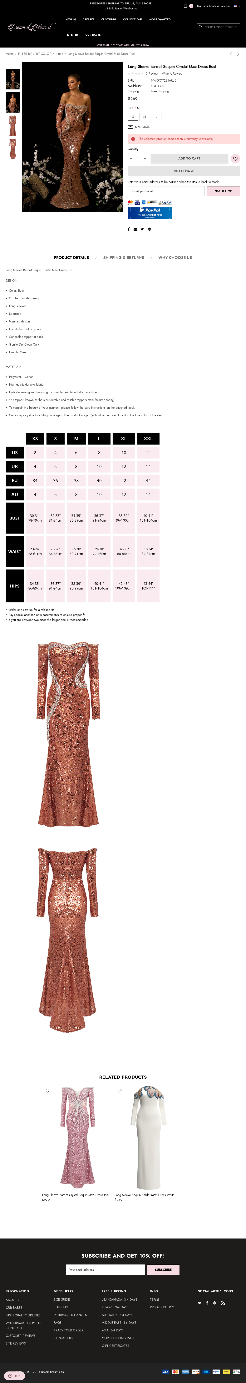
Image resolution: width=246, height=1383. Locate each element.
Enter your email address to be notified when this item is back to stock (173, 182)
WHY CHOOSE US (175, 258)
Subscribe (163, 1270)
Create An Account (219, 6)
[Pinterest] (149, 229)
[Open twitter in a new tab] (200, 1302)
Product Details (71, 258)
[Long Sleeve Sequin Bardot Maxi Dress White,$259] (149, 1138)
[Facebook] (129, 229)
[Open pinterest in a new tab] (215, 1302)
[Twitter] (142, 229)
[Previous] (231, 54)
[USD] (236, 6)
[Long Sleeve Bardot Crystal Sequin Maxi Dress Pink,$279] (76, 1138)
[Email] (135, 229)
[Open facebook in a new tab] (207, 1302)
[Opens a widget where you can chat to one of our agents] (14, 1376)
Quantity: (133, 149)
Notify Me (223, 191)
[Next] (237, 54)
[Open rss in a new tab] (224, 1302)
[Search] (201, 27)
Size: (133, 108)
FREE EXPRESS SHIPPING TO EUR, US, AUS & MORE (120, 3)
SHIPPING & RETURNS (123, 258)
